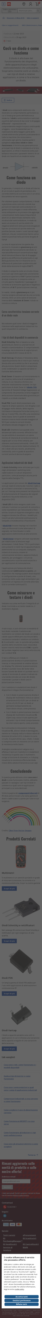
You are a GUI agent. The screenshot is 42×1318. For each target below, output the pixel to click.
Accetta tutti (22, 1297)
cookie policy (19, 1289)
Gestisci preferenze (22, 1300)
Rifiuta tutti (21, 1304)
